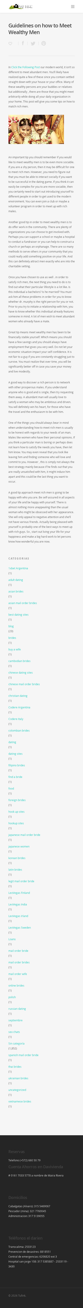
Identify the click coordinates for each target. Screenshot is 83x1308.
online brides (16, 985)
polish (12, 997)
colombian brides (19, 730)
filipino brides (16, 765)
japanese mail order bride (24, 835)
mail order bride (18, 950)
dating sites (15, 753)
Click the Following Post (25, 67)
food (11, 788)
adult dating (15, 580)
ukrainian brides (18, 1078)
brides (12, 638)
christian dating (17, 695)
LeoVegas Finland (19, 893)
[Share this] (23, 43)
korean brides (16, 858)
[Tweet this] (33, 43)
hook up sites (16, 811)
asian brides (15, 591)
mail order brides (19, 962)
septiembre (15, 1020)
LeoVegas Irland (18, 916)
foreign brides (17, 800)
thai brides (14, 1066)
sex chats (14, 1032)
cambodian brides (19, 661)
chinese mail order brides (24, 684)
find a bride (15, 777)
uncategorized (17, 1090)
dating (12, 742)
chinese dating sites (20, 672)
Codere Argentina (19, 707)
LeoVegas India (17, 904)
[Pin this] (43, 43)
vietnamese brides (19, 1101)
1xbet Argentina (18, 568)
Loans (12, 939)
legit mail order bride (21, 881)
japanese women (18, 846)
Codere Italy (15, 719)
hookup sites (16, 823)
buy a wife (14, 649)
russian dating (17, 1008)
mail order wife (17, 974)
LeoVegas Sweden (19, 927)
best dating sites (18, 614)
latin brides (15, 869)
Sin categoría (16, 1043)
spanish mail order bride (23, 1055)
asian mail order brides (22, 603)
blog (11, 626)
